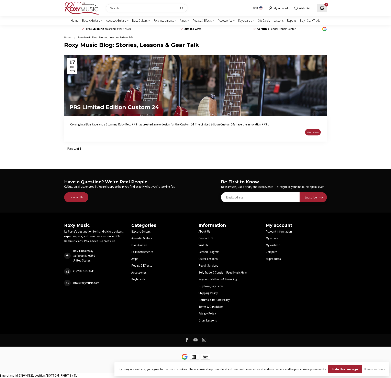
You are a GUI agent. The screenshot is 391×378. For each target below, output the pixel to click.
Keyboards (245, 20)
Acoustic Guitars (116, 20)
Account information (279, 231)
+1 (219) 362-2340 (83, 271)
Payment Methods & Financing (218, 279)
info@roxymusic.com (86, 283)
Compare (271, 252)
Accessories (225, 20)
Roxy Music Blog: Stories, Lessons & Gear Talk (105, 37)
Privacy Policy (207, 313)
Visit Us (203, 245)
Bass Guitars (139, 20)
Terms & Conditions (211, 307)
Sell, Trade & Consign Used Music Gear (223, 272)
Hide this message (345, 369)
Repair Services (208, 265)
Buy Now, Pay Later (211, 286)
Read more (313, 132)
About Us (204, 231)
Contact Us (76, 197)
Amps (183, 20)
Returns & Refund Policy (214, 300)
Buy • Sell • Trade (310, 20)
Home (74, 20)
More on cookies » (374, 369)
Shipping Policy (208, 293)
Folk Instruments (164, 20)
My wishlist (273, 245)
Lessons (278, 20)
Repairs (291, 20)
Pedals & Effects (202, 20)
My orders (272, 238)
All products (273, 259)
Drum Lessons (208, 320)
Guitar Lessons (208, 259)
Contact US (206, 238)
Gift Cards (264, 20)
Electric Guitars (91, 20)
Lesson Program (209, 252)
